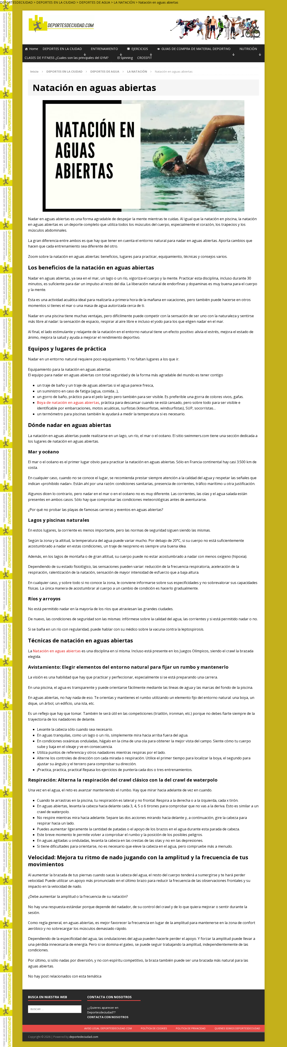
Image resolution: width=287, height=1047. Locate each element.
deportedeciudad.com (83, 1037)
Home (33, 49)
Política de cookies (154, 1028)
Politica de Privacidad (191, 1028)
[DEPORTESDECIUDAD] (60, 24)
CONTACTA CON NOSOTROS (107, 1017)
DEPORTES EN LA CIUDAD (62, 49)
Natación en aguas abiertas (57, 650)
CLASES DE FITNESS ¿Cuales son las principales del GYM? (66, 58)
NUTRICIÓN (248, 49)
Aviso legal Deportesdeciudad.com (108, 1028)
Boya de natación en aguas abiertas (68, 402)
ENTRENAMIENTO (104, 49)
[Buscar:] (54, 1009)
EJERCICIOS (139, 49)
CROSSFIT (144, 58)
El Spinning (125, 58)
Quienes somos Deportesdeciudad (237, 1028)
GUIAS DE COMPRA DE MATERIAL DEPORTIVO (195, 49)
